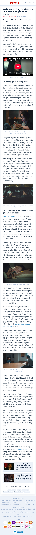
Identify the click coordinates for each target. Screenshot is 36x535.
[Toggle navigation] (2, 2)
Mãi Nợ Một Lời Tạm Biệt (30, 500)
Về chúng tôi (6, 516)
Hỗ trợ (23, 516)
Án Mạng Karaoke (6, 504)
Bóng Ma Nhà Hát (6, 502)
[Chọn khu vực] (25, 3)
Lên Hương (16, 502)
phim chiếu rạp (25, 490)
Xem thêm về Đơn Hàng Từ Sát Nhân (18, 486)
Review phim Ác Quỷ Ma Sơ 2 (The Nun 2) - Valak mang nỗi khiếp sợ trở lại (23, 476)
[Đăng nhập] (34, 3)
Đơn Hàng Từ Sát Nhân (8, 491)
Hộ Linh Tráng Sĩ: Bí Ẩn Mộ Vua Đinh (6, 500)
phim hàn (14, 490)
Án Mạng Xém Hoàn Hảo (18, 504)
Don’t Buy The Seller (18, 491)
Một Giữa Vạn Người (30, 504)
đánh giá (19, 490)
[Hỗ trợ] (30, 3)
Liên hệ (28, 516)
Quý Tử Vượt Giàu (17, 500)
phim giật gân (27, 491)
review (9, 490)
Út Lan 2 (27, 502)
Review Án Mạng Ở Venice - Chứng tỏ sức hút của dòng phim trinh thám (23, 466)
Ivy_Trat (13, 16)
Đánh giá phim (6, 16)
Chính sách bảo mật (15, 516)
